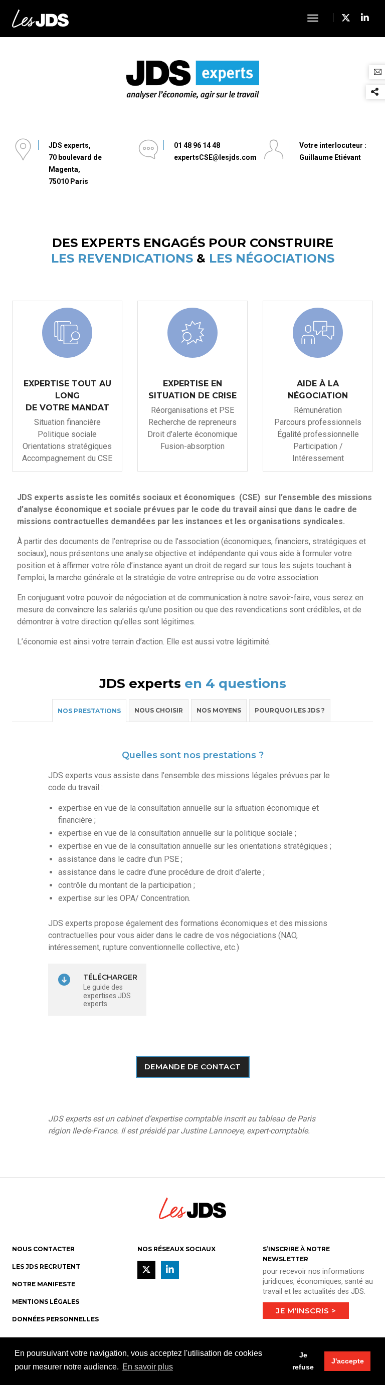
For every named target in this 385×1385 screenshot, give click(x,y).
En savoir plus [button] (147, 1366)
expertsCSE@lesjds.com (215, 157)
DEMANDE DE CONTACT (192, 1066)
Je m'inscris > (306, 1310)
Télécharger (110, 977)
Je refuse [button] (303, 1361)
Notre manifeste (43, 1284)
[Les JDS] (40, 18)
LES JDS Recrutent (46, 1266)
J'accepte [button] (347, 1361)
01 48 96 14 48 (197, 145)
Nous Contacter (43, 1249)
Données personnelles (55, 1319)
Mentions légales (45, 1301)
